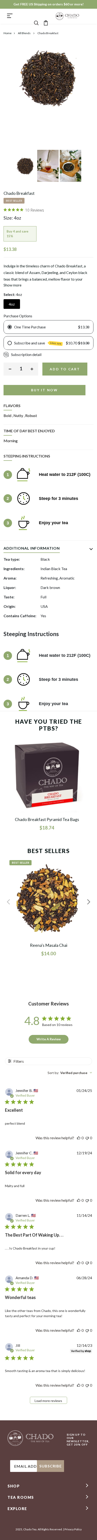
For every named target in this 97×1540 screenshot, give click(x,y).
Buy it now (44, 390)
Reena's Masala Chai (48, 945)
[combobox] (70, 1073)
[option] (26, 167)
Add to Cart (65, 369)
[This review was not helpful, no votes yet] (87, 1138)
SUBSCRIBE (50, 1466)
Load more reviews (48, 1401)
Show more (12, 285)
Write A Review (48, 1039)
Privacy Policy (73, 1529)
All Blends (24, 33)
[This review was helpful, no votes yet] (78, 1138)
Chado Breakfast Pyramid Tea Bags (47, 819)
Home (8, 33)
